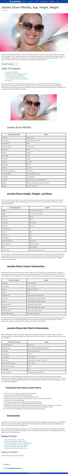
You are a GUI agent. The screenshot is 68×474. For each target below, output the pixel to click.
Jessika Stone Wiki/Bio (12, 72)
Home (24, 1)
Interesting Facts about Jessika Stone (18, 79)
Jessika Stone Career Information (15, 75)
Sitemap (52, 1)
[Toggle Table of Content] (15, 64)
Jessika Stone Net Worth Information (16, 77)
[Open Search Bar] (57, 1)
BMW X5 (30, 354)
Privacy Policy (44, 1)
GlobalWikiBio (15, 2)
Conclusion (9, 80)
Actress (30, 1)
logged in (10, 455)
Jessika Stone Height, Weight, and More (16, 73)
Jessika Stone (8, 393)
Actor (36, 1)
